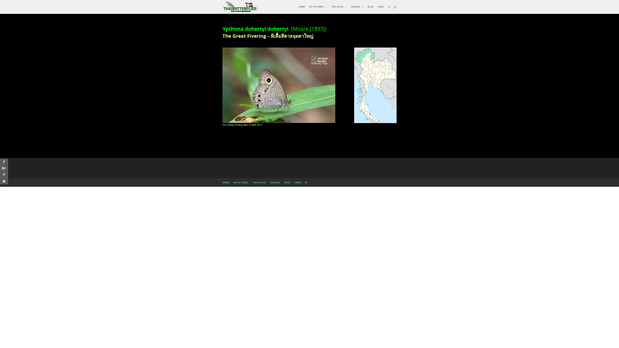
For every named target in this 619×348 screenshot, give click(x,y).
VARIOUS (355, 7)
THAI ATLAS (337, 7)
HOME (302, 7)
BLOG (371, 7)
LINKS (381, 7)
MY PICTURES (316, 7)
